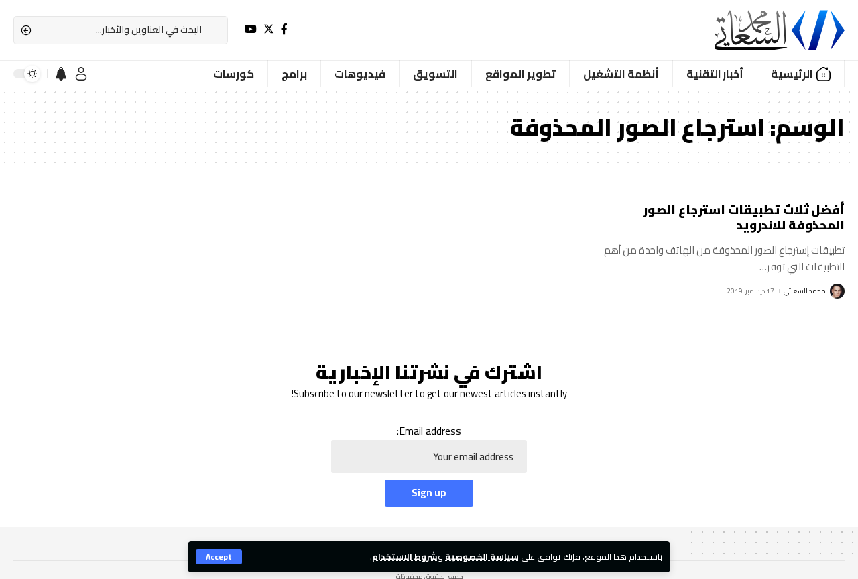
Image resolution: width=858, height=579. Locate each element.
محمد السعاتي (805, 291)
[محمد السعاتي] (780, 30)
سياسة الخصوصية (482, 556)
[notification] (61, 74)
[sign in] (81, 74)
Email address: (429, 431)
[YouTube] (250, 29)
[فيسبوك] (284, 29)
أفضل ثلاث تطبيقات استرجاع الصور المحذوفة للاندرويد (744, 217)
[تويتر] (269, 29)
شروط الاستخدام (405, 556)
